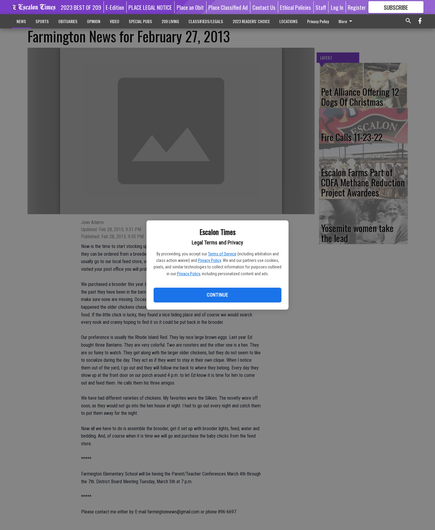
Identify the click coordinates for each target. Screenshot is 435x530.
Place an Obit (190, 7)
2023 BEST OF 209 (81, 7)
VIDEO (114, 21)
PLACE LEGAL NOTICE (150, 7)
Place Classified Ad (228, 7)
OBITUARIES (68, 21)
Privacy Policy (209, 260)
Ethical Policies (295, 7)
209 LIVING (170, 21)
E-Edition (115, 7)
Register (357, 7)
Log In (337, 7)
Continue (217, 295)
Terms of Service (222, 254)
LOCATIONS (288, 21)
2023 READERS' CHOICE (251, 21)
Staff (320, 7)
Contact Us (264, 7)
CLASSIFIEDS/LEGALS (205, 21)
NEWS (21, 21)
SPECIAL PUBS (140, 21)
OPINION (93, 21)
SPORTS (42, 21)
